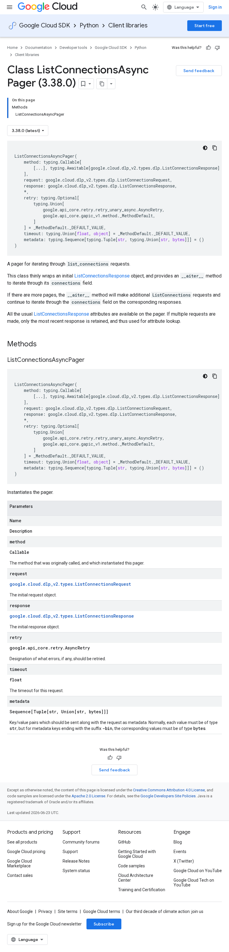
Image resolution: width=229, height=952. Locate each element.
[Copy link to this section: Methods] (44, 344)
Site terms (68, 911)
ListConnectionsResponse (102, 276)
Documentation (38, 47)
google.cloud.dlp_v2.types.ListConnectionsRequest (70, 584)
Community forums (81, 842)
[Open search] (144, 7)
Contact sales (20, 875)
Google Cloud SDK (44, 25)
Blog (178, 842)
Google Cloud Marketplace (19, 863)
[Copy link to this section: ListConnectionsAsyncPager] (91, 360)
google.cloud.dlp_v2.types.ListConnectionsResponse (72, 616)
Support (70, 851)
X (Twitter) (184, 861)
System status (76, 870)
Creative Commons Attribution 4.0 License (169, 790)
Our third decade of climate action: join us (164, 911)
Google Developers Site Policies (168, 796)
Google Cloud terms (101, 911)
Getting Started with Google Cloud (137, 854)
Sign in (215, 7)
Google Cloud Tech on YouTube (194, 882)
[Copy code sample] (214, 148)
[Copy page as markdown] (102, 84)
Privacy (45, 911)
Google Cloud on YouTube (198, 870)
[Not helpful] (217, 47)
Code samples (131, 865)
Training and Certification (141, 889)
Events (180, 851)
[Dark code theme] (205, 148)
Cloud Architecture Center (135, 878)
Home (12, 47)
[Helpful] (208, 47)
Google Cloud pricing (26, 851)
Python (89, 25)
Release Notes (76, 861)
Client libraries (128, 25)
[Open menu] (10, 7)
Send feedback (198, 70)
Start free (204, 25)
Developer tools (73, 47)
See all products (22, 842)
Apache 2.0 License (88, 796)
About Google (20, 911)
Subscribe (104, 924)
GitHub (124, 842)
